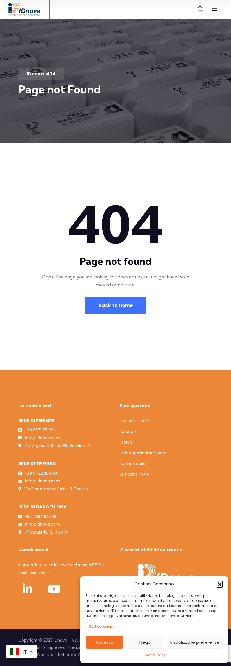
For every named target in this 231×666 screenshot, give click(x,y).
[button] (220, 584)
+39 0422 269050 (42, 473)
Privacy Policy (154, 655)
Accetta (104, 642)
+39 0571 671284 (40, 430)
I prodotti (128, 431)
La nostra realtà (135, 421)
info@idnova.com (42, 438)
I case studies (133, 463)
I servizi (127, 442)
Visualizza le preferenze (194, 642)
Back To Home (116, 305)
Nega (145, 642)
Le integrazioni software (143, 453)
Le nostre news (134, 474)
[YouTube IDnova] (54, 589)
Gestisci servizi (101, 626)
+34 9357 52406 (40, 516)
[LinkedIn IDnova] (27, 589)
